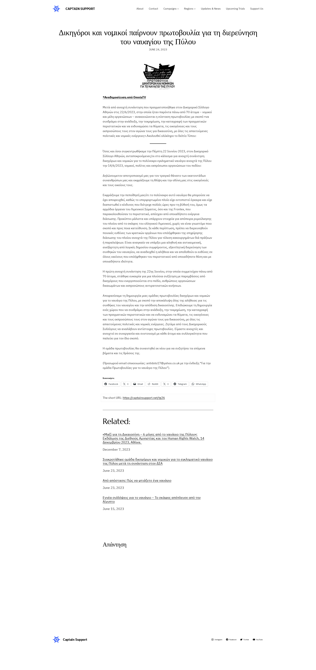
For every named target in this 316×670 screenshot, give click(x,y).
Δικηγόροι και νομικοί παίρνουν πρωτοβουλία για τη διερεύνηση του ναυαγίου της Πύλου (158, 37)
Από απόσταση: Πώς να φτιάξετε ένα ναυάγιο (137, 480)
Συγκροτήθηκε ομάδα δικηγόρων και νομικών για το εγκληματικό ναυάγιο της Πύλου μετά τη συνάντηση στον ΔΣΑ (158, 461)
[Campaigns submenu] (178, 9)
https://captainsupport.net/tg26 (144, 398)
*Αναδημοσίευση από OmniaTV (124, 97)
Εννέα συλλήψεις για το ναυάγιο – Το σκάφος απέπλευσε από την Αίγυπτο (152, 500)
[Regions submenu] (195, 9)
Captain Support (80, 8)
